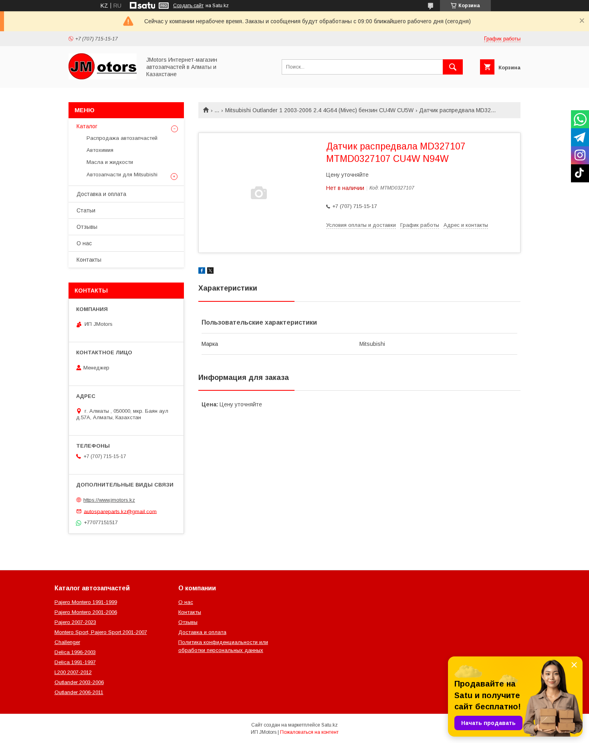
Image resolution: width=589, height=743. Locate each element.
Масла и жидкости (110, 162)
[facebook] (201, 272)
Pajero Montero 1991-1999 (85, 602)
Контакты (89, 259)
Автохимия (100, 150)
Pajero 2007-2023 (75, 622)
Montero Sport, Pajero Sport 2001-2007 (100, 632)
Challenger (67, 642)
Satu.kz (329, 725)
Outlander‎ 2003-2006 (79, 682)
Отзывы (87, 227)
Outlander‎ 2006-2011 (78, 692)
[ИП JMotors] (103, 77)
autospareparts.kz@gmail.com (120, 511)
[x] (210, 272)
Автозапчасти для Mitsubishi (122, 175)
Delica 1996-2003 (75, 652)
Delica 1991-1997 (75, 662)
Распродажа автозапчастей (122, 138)
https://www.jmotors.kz (109, 500)
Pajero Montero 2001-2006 (85, 612)
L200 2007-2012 (73, 672)
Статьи (86, 210)
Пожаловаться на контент (309, 732)
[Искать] (453, 67)
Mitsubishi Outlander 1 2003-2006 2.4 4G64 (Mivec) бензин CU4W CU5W (319, 110)
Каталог (87, 126)
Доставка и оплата (101, 194)
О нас (84, 243)
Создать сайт (188, 5)
